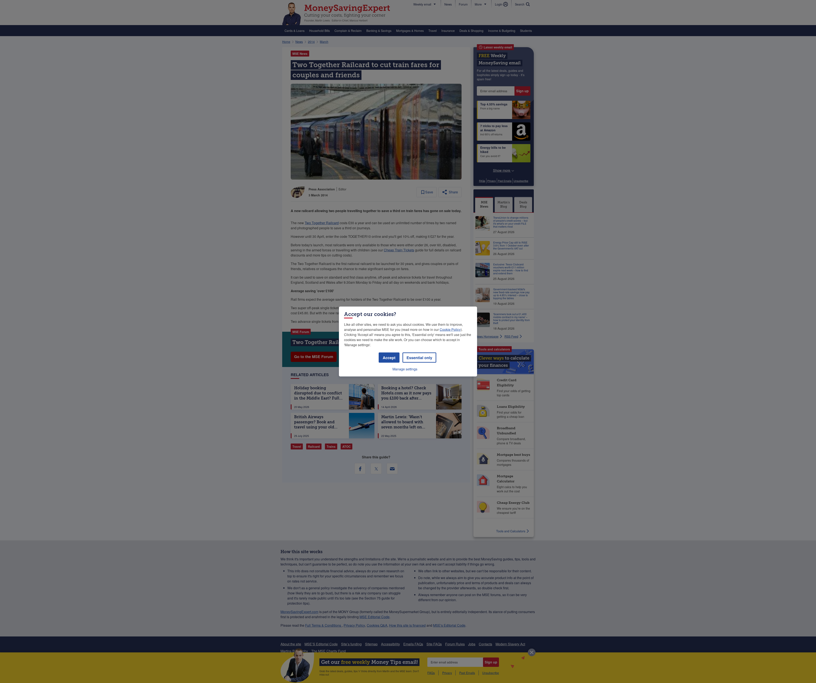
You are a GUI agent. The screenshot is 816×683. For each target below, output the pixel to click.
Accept (389, 357)
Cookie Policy (450, 329)
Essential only (419, 357)
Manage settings (404, 369)
